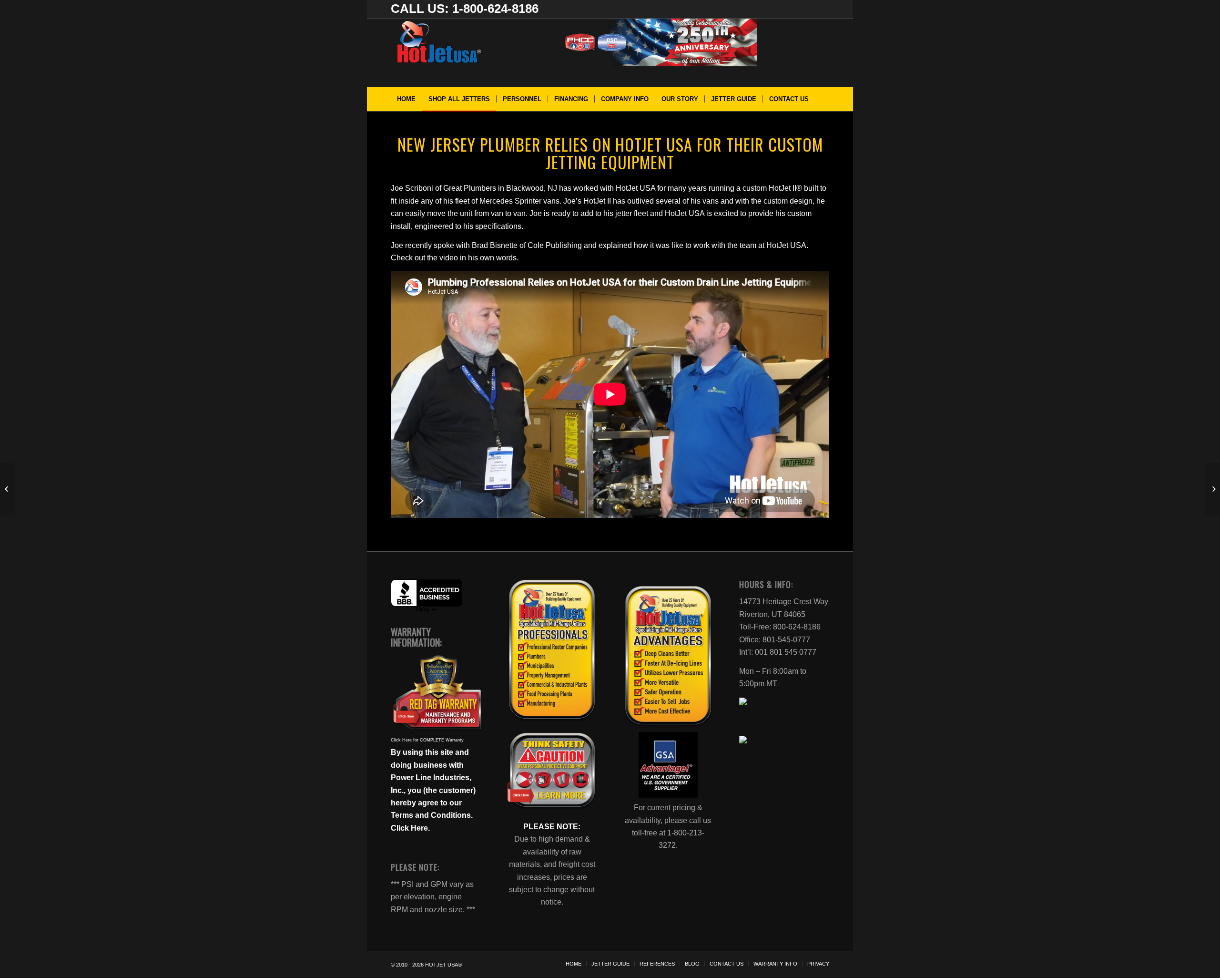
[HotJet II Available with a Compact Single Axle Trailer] (1212, 489)
